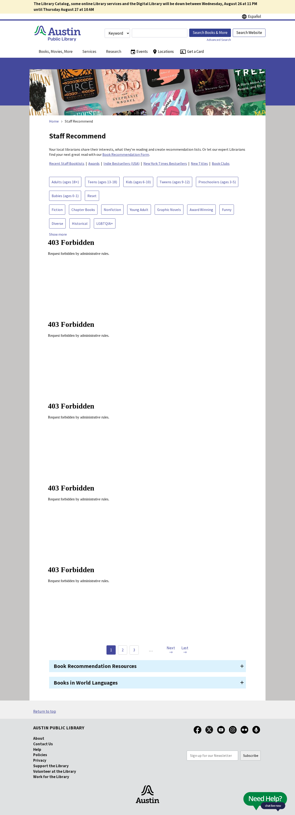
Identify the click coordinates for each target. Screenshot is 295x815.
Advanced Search (219, 40)
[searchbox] (159, 33)
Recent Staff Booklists (66, 163)
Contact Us (43, 743)
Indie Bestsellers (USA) (121, 163)
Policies (40, 754)
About (38, 738)
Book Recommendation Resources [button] (95, 666)
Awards (94, 163)
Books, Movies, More (56, 51)
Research (113, 51)
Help (37, 749)
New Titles (199, 163)
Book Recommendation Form (125, 154)
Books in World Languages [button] (86, 682)
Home (54, 121)
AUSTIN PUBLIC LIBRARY (58, 728)
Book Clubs (221, 163)
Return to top (44, 711)
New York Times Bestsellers (165, 163)
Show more (58, 234)
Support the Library (51, 765)
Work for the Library (51, 776)
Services (89, 51)
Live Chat (254, 803)
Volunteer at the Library (54, 771)
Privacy (39, 760)
